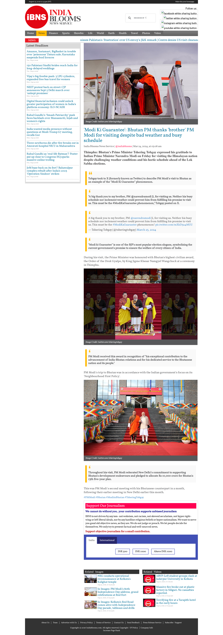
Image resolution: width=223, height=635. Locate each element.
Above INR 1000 (163, 551)
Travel (134, 33)
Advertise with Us (69, 622)
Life (90, 33)
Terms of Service (103, 622)
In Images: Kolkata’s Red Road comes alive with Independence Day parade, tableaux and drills (116, 605)
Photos (146, 33)
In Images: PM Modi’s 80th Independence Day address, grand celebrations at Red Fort (118, 592)
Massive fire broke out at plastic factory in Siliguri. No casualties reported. (175, 590)
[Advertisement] (53, 314)
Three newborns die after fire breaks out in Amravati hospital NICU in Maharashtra (53, 144)
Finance (53, 33)
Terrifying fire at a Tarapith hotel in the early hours (176, 601)
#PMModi (89, 497)
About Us (45, 622)
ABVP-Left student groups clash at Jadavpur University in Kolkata (176, 577)
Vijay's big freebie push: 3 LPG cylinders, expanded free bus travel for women (51, 78)
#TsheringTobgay (134, 497)
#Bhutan (101, 497)
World (100, 33)
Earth (111, 33)
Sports (65, 33)
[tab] (91, 540)
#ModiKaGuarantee (125, 225)
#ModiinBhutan (115, 497)
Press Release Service (152, 622)
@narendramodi (140, 218)
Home (30, 33)
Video (157, 33)
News (41, 33)
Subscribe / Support (173, 622)
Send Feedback (133, 622)
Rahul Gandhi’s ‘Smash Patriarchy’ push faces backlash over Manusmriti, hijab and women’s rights (52, 118)
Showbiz (79, 33)
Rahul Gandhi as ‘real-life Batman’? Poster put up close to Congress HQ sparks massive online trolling (52, 157)
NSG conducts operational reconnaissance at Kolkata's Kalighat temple (114, 579)
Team (55, 622)
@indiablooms (123, 146)
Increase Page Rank (111, 630)
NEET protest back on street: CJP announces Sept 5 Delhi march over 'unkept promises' (48, 90)
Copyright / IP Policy (129, 628)
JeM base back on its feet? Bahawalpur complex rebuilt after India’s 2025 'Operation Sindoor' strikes (50, 171)
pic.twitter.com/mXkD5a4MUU (174, 225)
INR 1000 (140, 551)
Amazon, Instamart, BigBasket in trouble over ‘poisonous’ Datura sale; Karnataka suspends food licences (51, 55)
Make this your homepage (184, 2)
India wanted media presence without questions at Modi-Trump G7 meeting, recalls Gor (50, 132)
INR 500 (122, 551)
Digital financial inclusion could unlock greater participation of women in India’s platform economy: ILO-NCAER (51, 104)
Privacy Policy (86, 622)
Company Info (147, 628)
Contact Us (119, 622)
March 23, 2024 (146, 230)
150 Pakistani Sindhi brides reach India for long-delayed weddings (52, 67)
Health (123, 33)
